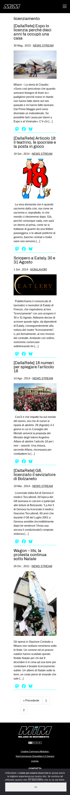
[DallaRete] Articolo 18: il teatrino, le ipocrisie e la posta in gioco (35, 142)
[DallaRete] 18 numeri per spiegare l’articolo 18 (34, 367)
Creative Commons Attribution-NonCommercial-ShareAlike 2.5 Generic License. (35, 756)
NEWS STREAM (43, 45)
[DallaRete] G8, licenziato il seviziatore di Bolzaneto (35, 474)
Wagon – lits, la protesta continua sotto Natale (30, 554)
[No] (65, 782)
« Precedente (31, 700)
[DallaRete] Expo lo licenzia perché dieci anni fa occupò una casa (32, 32)
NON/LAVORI (38, 269)
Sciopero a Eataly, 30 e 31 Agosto (34, 260)
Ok (35, 787)
